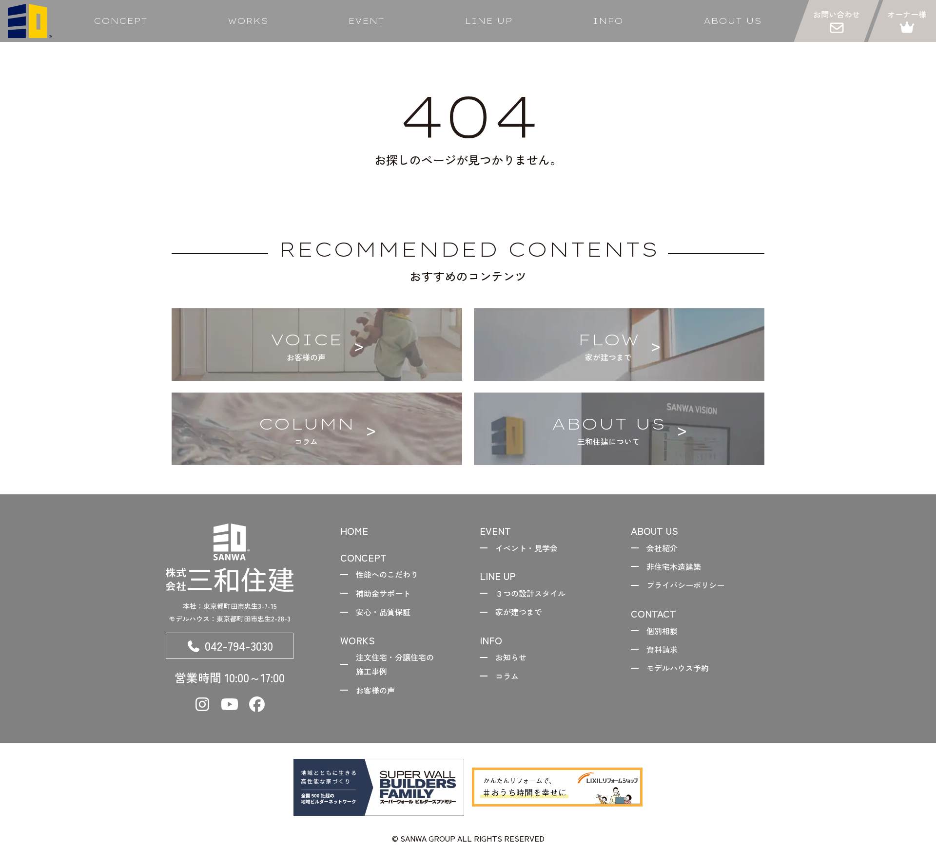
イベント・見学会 (526, 548)
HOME (354, 531)
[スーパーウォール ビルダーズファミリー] (378, 787)
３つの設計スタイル (530, 593)
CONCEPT (120, 21)
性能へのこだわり (387, 574)
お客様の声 (375, 690)
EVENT (366, 21)
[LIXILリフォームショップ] (557, 787)
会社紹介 (662, 548)
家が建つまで (518, 612)
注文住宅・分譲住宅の (395, 664)
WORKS (248, 21)
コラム (507, 676)
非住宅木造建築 (673, 566)
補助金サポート (383, 593)
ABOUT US (732, 21)
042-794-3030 (239, 645)
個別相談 (662, 631)
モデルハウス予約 (677, 668)
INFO (607, 21)
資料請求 (662, 649)
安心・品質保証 (383, 612)
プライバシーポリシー (685, 585)
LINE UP (488, 21)
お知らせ (510, 657)
